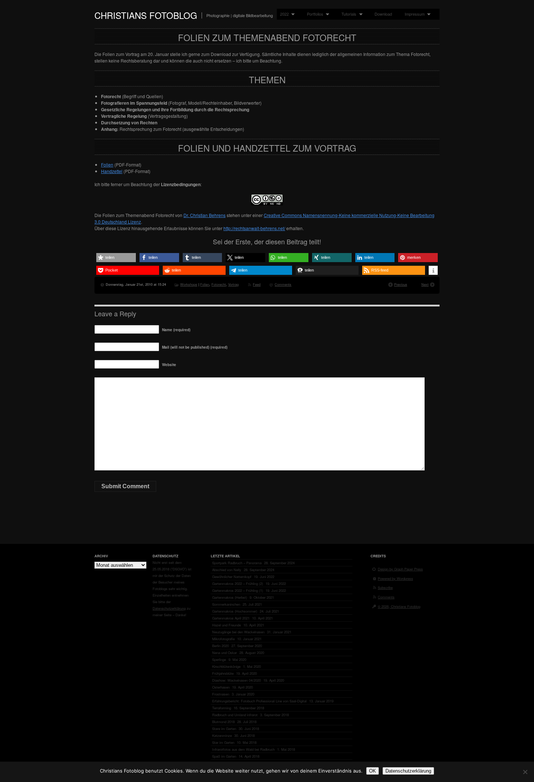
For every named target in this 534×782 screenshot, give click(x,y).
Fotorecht (218, 284)
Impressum (413, 14)
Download (383, 14)
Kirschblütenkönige (226, 666)
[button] (116, 257)
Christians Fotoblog (145, 15)
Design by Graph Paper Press (400, 569)
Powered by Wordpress (395, 578)
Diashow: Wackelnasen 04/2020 (236, 680)
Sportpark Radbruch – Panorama (237, 562)
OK (372, 771)
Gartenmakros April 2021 (231, 618)
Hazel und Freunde (226, 624)
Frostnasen (220, 694)
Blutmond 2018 (223, 721)
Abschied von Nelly (226, 569)
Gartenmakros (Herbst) (229, 597)
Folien (107, 164)
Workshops (188, 284)
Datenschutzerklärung (169, 608)
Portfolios (313, 14)
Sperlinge (219, 659)
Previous (400, 284)
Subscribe (385, 587)
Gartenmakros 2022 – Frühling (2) (237, 583)
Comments (283, 284)
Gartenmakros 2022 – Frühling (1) (237, 590)
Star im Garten (223, 742)
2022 (283, 14)
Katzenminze (222, 735)
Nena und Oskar (224, 652)
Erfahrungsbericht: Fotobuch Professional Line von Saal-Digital (259, 700)
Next (425, 284)
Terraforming (221, 707)
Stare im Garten (224, 728)
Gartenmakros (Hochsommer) (234, 611)
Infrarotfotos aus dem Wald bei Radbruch (243, 749)
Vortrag (233, 284)
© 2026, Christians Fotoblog (399, 606)
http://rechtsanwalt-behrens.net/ (254, 228)
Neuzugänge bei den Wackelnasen (238, 631)
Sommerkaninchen (226, 604)
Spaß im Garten (224, 756)
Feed (256, 284)
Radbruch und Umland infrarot (235, 714)
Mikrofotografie (223, 638)
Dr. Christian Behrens (204, 215)
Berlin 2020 (220, 645)
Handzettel (111, 171)
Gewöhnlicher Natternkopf (231, 576)
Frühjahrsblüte (223, 673)
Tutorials (347, 14)
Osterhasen (221, 687)
